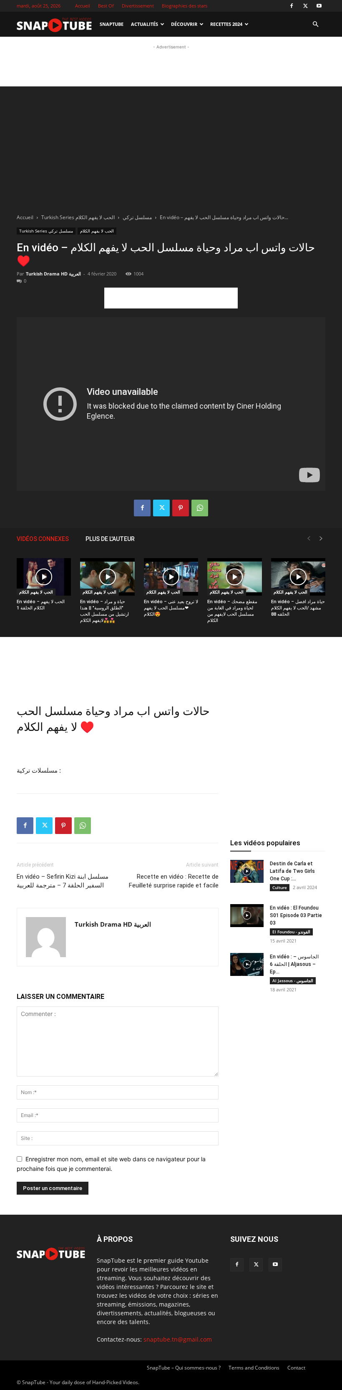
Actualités (144, 24)
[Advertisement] (171, 63)
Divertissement (138, 6)
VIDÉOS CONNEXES (43, 539)
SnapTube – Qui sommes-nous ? (184, 1367)
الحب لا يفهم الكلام (95, 217)
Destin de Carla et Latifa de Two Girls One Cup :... (292, 871)
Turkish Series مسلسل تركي (46, 231)
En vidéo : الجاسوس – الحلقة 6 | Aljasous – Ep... (294, 964)
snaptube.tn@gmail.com (177, 1339)
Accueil (82, 6)
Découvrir (184, 24)
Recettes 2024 (226, 24)
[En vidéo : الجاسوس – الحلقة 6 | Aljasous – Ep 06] (247, 964)
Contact (296, 1367)
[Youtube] (319, 6)
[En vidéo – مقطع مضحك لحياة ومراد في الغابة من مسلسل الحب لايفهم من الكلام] (234, 577)
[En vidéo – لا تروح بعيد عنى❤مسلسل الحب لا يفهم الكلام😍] (171, 577)
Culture (279, 887)
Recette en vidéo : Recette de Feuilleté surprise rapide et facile (174, 881)
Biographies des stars (184, 6)
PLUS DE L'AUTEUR (110, 539)
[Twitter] (305, 6)
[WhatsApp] (199, 508)
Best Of (106, 6)
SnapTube (111, 24)
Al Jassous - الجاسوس (292, 980)
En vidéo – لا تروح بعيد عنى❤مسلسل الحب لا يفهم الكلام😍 (171, 608)
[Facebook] (291, 6)
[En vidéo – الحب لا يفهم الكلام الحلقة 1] (44, 577)
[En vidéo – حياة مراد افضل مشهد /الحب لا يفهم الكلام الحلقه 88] (298, 577)
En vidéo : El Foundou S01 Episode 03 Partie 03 (296, 915)
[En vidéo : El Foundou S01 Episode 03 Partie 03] (247, 915)
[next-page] (321, 538)
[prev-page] (308, 538)
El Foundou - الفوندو (291, 932)
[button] (315, 24)
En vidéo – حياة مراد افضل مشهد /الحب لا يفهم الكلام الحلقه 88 (298, 608)
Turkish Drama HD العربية (53, 273)
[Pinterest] (180, 508)
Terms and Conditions (254, 1367)
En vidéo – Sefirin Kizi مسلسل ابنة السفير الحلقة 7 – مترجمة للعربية (62, 881)
